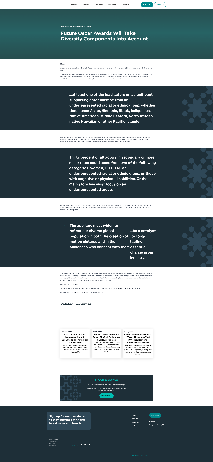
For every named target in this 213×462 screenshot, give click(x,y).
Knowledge (112, 5)
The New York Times (123, 288)
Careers (152, 421)
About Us (125, 5)
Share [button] (62, 64)
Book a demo (147, 5)
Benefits (86, 5)
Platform (74, 5)
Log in (159, 5)
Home (134, 415)
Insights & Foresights (157, 425)
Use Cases (99, 5)
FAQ (133, 426)
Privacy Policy (135, 455)
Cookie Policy (144, 455)
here (76, 284)
